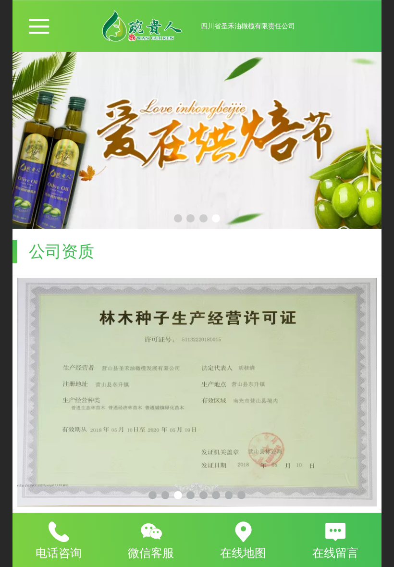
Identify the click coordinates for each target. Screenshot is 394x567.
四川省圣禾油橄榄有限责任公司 (248, 26)
